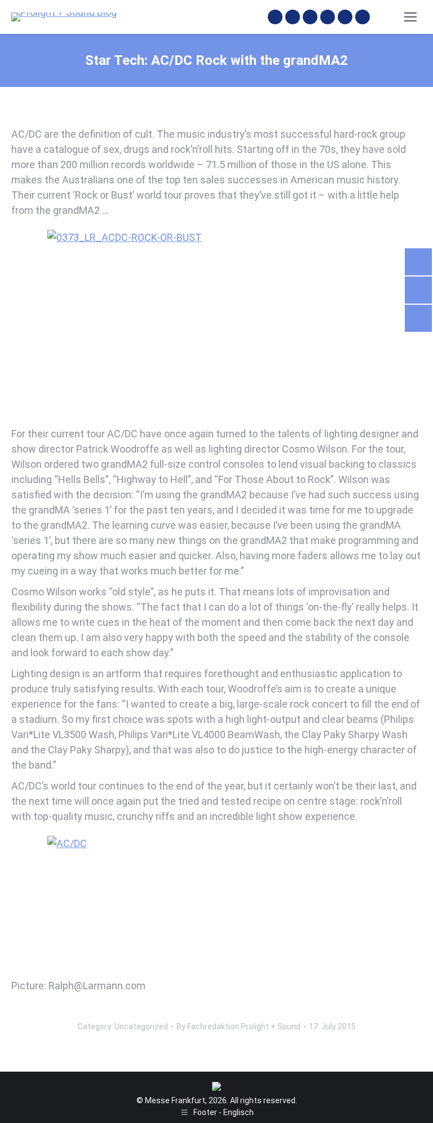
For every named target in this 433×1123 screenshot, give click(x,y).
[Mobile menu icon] (410, 17)
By (238, 1026)
